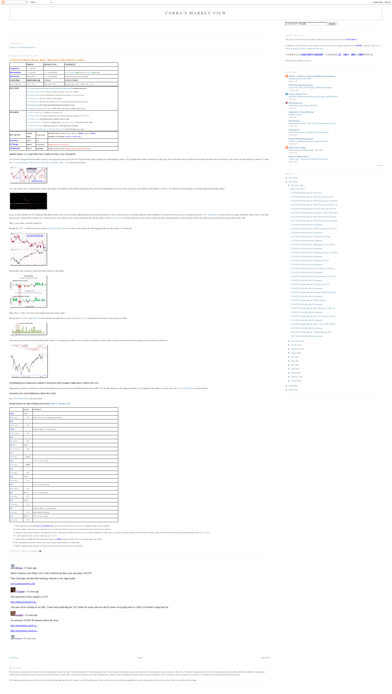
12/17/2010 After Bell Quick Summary (306, 240)
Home (140, 657)
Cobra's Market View (196, 12)
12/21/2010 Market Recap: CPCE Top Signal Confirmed (313, 220)
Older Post (265, 657)
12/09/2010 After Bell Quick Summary (306, 288)
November (295, 340)
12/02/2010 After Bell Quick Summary (306, 328)
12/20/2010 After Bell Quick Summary (306, 232)
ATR (40, 144)
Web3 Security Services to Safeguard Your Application (309, 132)
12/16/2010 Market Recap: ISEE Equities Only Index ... (313, 244)
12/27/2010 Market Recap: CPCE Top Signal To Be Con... (314, 204)
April (293, 368)
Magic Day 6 (114, 217)
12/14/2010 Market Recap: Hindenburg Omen (309, 260)
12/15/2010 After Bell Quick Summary (306, 256)
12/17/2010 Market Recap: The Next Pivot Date (310, 236)
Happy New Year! (297, 188)
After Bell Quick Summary (59, 228)
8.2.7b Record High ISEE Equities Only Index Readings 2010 (45, 129)
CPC (21, 228)
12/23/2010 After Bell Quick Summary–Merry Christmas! (314, 212)
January (294, 380)
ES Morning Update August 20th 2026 (303, 105)
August (294, 352)
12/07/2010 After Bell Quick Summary (306, 304)
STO (38, 417)
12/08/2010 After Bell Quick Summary (306, 296)
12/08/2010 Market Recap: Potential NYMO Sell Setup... (314, 292)
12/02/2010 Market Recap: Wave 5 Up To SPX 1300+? (313, 324)
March (294, 372)
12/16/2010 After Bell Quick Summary (306, 248)
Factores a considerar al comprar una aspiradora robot (308, 141)
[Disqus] (139, 601)
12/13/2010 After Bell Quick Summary (306, 272)
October (294, 344)
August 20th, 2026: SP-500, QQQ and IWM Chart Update (310, 87)
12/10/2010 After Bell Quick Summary (306, 280)
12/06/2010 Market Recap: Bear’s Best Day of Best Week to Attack (47, 60)
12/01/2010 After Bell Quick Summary (306, 336)
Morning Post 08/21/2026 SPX (300, 78)
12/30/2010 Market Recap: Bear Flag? (306, 192)
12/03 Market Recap (210, 214)
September (295, 348)
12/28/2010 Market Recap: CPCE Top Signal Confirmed (313, 200)
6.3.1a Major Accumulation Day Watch (38, 108)
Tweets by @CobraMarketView (22, 47)
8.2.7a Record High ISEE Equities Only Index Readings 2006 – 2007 (41, 162)
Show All (380, 165)
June (293, 360)
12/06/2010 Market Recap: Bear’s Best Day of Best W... (313, 308)
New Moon (23, 318)
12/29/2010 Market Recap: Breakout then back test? (312, 196)
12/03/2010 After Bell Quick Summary (306, 320)
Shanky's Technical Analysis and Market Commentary (312, 76)
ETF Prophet (294, 120)
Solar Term (36, 318)
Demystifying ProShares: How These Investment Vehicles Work (312, 123)
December (295, 185)
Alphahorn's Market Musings (301, 111)
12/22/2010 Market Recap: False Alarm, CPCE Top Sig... (313, 216)
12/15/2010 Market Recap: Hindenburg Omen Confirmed (314, 252)
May (293, 364)
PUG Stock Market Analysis (301, 84)
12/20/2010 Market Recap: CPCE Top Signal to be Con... (314, 228)
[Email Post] (39, 551)
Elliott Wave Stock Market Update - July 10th (305, 150)
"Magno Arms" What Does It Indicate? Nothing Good (308, 159)
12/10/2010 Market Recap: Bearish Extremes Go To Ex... (313, 276)
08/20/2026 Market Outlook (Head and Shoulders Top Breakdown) (313, 96)
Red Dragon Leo (296, 102)
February (295, 376)
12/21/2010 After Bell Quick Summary (306, 224)
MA (160, 188)
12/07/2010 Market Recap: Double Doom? (308, 300)
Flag (44, 429)
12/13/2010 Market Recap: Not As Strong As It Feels (312, 268)
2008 (291, 389)
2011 (291, 177)
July (293, 356)
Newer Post (14, 657)
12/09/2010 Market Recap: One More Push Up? (310, 284)
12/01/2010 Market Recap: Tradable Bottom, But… (311, 332)
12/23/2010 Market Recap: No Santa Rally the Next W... (313, 208)
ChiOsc (36, 461)
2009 (291, 385)
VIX (121, 228)
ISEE (26, 154)
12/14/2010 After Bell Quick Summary (306, 264)
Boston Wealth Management (301, 138)
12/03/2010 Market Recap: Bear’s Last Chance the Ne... (313, 316)
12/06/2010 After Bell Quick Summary (306, 312)
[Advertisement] (65, 29)
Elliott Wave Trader (297, 147)
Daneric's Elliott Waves (299, 156)
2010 (291, 181)
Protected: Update (295, 114)
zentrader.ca (294, 129)
